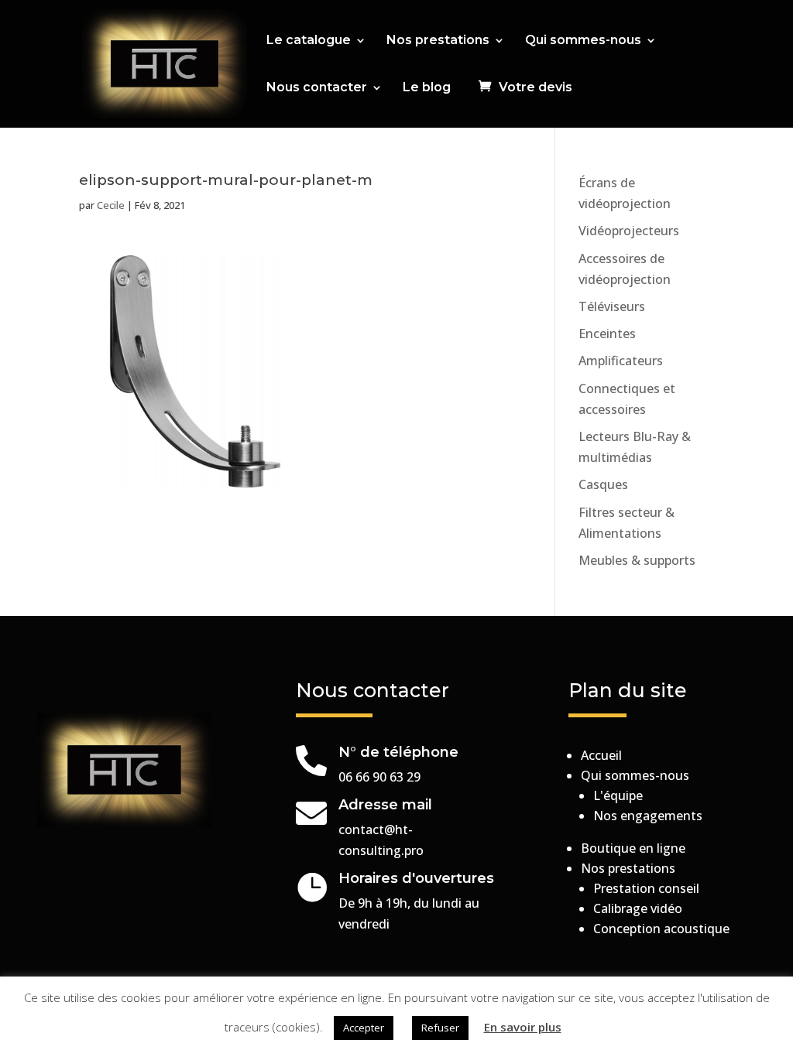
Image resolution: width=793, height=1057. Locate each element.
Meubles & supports (636, 560)
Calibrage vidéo (637, 908)
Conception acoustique (661, 928)
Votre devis (535, 87)
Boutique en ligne (633, 848)
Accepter (363, 1028)
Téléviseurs (611, 306)
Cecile (111, 205)
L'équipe (618, 795)
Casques (603, 484)
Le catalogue (308, 41)
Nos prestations (437, 41)
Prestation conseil (646, 888)
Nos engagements (647, 815)
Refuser (440, 1028)
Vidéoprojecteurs (628, 230)
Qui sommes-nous (583, 41)
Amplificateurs (620, 360)
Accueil (601, 755)
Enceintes (607, 333)
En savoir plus (522, 1027)
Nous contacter (316, 88)
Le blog (427, 88)
